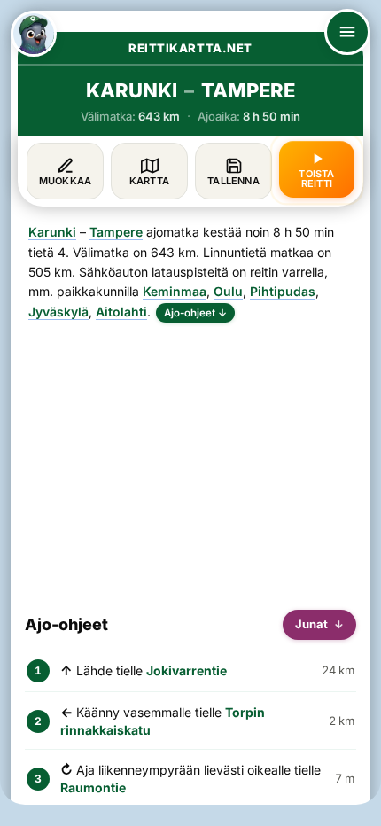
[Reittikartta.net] (34, 34)
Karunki (52, 231)
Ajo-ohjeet (195, 313)
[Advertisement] (190, 459)
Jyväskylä (58, 311)
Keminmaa (174, 291)
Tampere (116, 231)
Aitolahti (121, 311)
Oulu (228, 291)
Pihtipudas (282, 291)
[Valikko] (347, 32)
